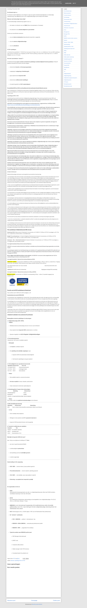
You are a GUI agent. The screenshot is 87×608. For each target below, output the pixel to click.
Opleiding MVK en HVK (20, 560)
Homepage (34, 600)
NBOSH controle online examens (70, 38)
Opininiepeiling (67, 44)
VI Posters (66, 81)
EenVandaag (66, 17)
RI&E (65, 52)
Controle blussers (67, 15)
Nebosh (12, 560)
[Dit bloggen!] (24, 558)
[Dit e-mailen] (23, 558)
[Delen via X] (25, 558)
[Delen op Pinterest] (28, 558)
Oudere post (56, 600)
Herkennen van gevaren (69, 27)
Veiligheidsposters (67, 79)
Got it (74, 3)
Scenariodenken (67, 63)
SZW (65, 69)
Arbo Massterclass (67, 11)
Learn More (68, 3)
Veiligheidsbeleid (67, 73)
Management (66, 31)
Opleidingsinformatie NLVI (69, 48)
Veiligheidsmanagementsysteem (70, 77)
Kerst (65, 29)
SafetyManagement (68, 59)
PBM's (65, 50)
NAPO (65, 36)
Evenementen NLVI (68, 19)
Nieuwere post (11, 600)
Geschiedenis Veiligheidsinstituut (70, 23)
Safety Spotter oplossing (69, 56)
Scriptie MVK (66, 65)
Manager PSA (67, 33)
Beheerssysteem (67, 13)
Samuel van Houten (68, 61)
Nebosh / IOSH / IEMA (68, 42)
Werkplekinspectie (67, 84)
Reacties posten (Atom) (37, 604)
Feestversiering (67, 21)
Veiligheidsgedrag (67, 75)
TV (64, 71)
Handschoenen (67, 25)
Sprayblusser (66, 67)
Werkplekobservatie (68, 86)
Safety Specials (67, 54)
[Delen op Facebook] (27, 558)
